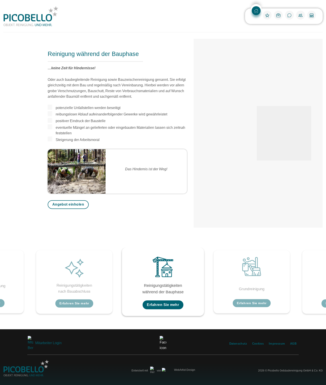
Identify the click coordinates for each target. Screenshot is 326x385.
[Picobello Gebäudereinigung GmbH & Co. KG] (31, 16)
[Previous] (12, 285)
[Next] (314, 285)
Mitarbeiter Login (48, 343)
